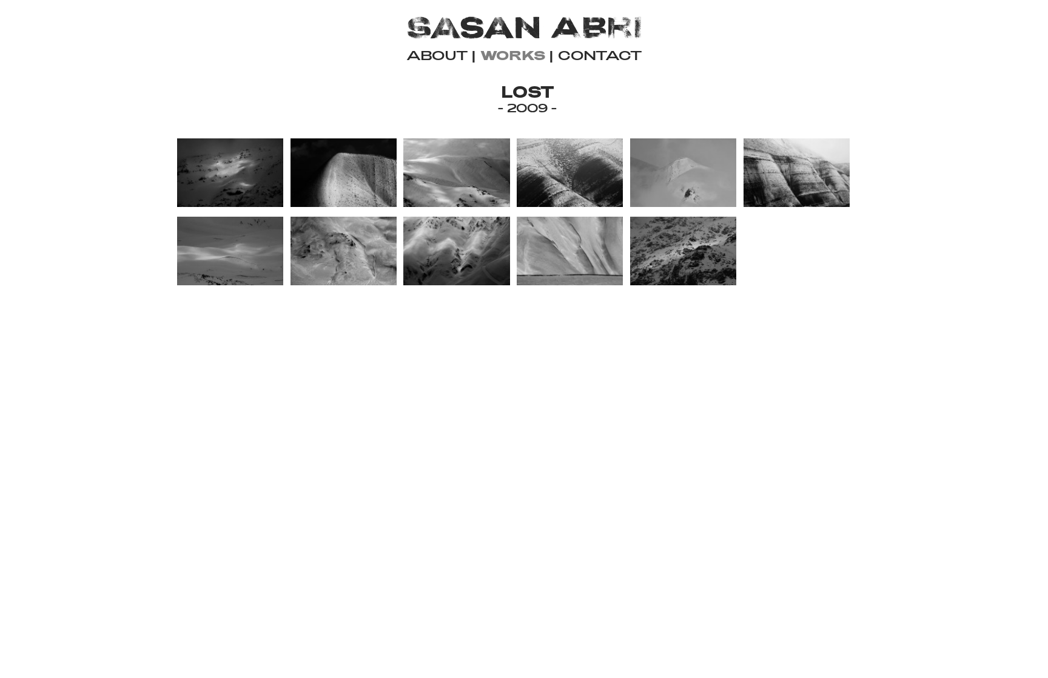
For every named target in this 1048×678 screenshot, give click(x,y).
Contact (600, 55)
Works (512, 55)
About (437, 55)
